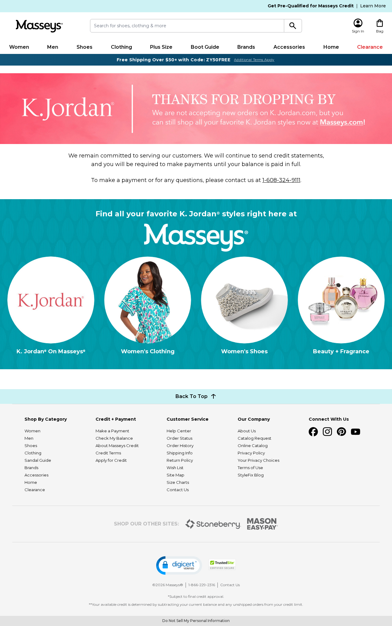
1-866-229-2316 (201, 584)
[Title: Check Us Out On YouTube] (355, 431)
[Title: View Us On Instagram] (327, 431)
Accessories (289, 47)
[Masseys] (39, 26)
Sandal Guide (37, 460)
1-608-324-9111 (281, 180)
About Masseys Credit (117, 445)
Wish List (175, 467)
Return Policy (180, 460)
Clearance (370, 47)
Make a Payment (112, 430)
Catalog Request (254, 438)
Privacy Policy (251, 452)
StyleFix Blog (251, 474)
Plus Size (161, 47)
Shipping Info (180, 452)
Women (19, 47)
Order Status (179, 438)
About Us (247, 430)
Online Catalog (253, 445)
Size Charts (178, 482)
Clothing (121, 47)
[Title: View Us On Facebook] (313, 431)
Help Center (179, 430)
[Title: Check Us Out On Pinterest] (341, 431)
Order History (180, 445)
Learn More (373, 6)
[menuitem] (19, 47)
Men (52, 47)
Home (331, 47)
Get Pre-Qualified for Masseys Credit (311, 6)
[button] (179, 565)
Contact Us (178, 489)
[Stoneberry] (213, 524)
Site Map (175, 474)
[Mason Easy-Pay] (262, 524)
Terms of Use (250, 467)
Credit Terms (108, 452)
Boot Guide (205, 47)
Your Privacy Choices (258, 460)
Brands (246, 47)
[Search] (293, 25)
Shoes (84, 47)
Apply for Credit (111, 460)
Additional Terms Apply (254, 60)
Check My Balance (114, 438)
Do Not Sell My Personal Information (196, 620)
